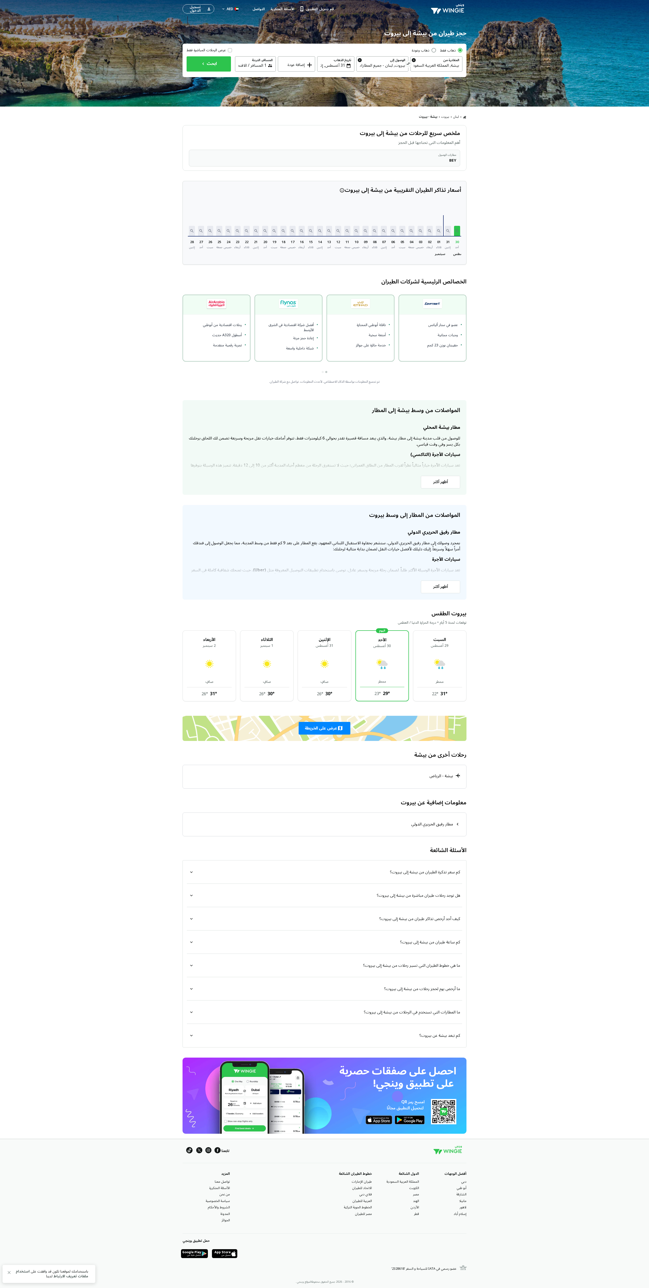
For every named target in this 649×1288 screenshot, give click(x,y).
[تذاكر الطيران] (464, 117)
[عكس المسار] (408, 64)
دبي (463, 1181)
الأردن (414, 1207)
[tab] (326, 372)
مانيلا (462, 1201)
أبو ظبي (461, 1188)
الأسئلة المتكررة (219, 1188)
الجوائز (226, 1220)
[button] (457, 231)
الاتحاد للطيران (362, 1188)
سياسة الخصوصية (218, 1201)
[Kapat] (9, 1273)
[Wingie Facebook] (217, 1151)
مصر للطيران (363, 1213)
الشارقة (461, 1194)
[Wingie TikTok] (189, 1151)
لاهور (463, 1207)
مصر (416, 1194)
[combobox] (436, 65)
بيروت (445, 116)
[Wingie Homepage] (448, 9)
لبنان (456, 116)
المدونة (225, 1213)
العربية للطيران (362, 1201)
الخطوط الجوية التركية (358, 1207)
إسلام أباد (460, 1213)
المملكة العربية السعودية (402, 1181)
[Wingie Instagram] (208, 1151)
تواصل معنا (222, 1181)
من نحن (224, 1194)
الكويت (414, 1188)
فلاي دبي (365, 1194)
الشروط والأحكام (219, 1207)
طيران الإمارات (362, 1181)
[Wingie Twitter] (199, 1151)
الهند (416, 1201)
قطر (416, 1213)
